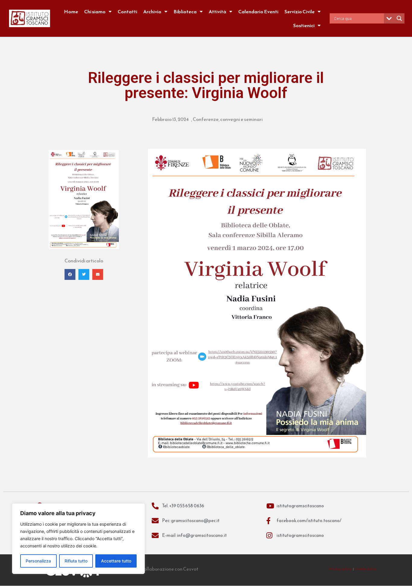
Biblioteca (185, 11)
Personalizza (38, 560)
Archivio (152, 11)
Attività (217, 11)
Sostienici (304, 25)
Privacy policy (340, 569)
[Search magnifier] (399, 18)
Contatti (127, 11)
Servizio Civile (299, 11)
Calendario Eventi (258, 11)
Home (71, 11)
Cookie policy (366, 569)
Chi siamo (95, 11)
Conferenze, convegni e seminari (228, 119)
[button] (70, 274)
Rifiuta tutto (76, 560)
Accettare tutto (116, 560)
